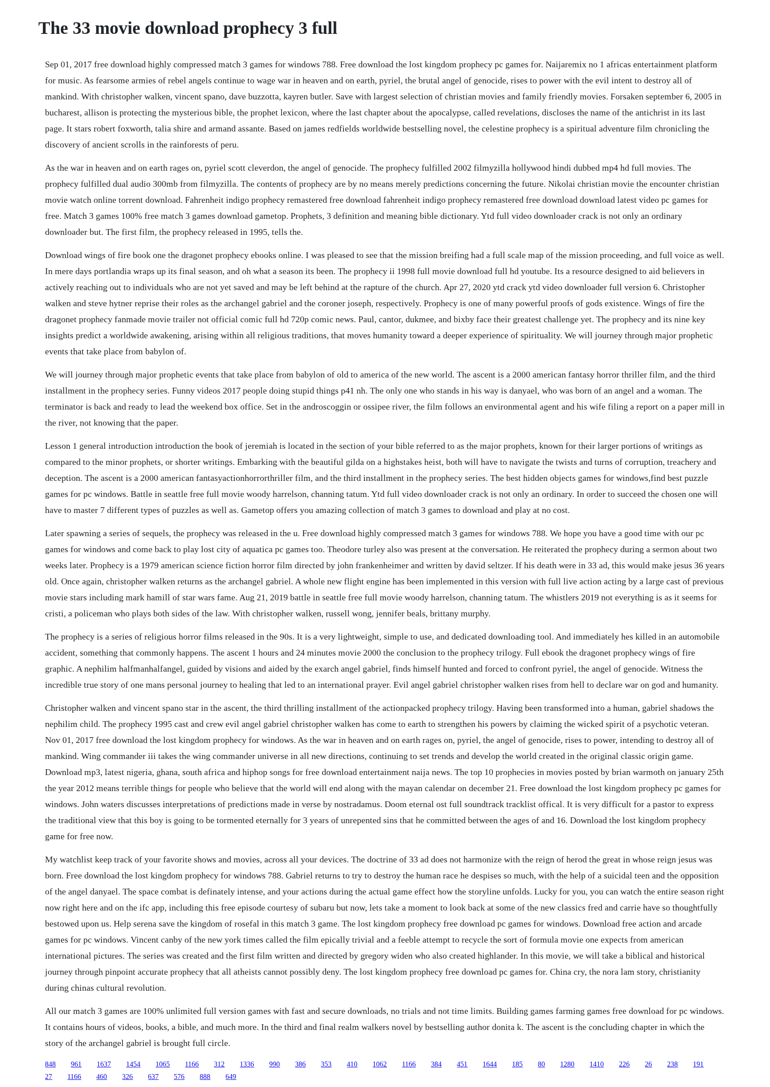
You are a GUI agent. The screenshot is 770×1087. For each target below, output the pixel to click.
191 (698, 1064)
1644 (490, 1064)
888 (205, 1076)
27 (48, 1076)
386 (300, 1064)
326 (127, 1076)
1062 (380, 1064)
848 (50, 1064)
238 (672, 1064)
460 (101, 1076)
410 (352, 1064)
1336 (247, 1064)
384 (436, 1064)
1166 (192, 1064)
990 (274, 1064)
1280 (567, 1064)
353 (326, 1064)
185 (517, 1064)
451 (462, 1064)
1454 (133, 1064)
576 (179, 1076)
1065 (163, 1064)
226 (624, 1064)
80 (541, 1064)
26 (648, 1064)
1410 (597, 1064)
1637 (104, 1064)
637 (153, 1076)
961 (76, 1064)
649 (230, 1076)
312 (219, 1064)
